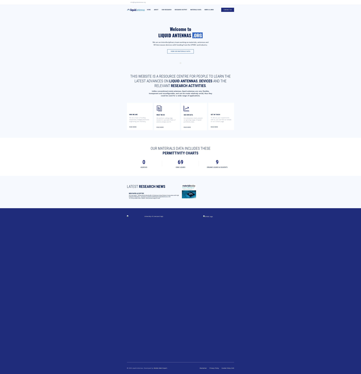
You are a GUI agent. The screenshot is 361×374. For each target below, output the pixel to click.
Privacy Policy (214, 368)
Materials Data (195, 9)
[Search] (218, 10)
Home (149, 9)
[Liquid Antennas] (136, 10)
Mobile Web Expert (160, 368)
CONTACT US (228, 10)
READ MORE (133, 127)
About (156, 9)
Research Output (181, 9)
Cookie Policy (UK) (228, 368)
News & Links (209, 9)
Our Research (166, 9)
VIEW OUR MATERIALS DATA (180, 51)
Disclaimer (203, 368)
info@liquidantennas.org (138, 2)
